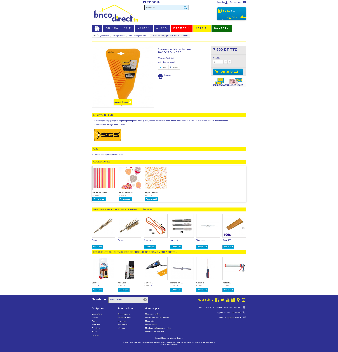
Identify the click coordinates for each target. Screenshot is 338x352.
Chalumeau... (150, 240)
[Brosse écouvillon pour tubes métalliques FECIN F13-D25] (103, 226)
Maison (143, 28)
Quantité (216, 58)
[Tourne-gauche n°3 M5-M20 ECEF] (208, 226)
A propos (122, 321)
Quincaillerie (118, 28)
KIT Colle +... (123, 283)
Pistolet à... (227, 283)
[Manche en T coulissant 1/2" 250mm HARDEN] (182, 268)
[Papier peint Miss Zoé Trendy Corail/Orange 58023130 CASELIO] (156, 178)
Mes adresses (151, 324)
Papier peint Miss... (100, 192)
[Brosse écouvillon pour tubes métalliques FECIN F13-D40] (129, 226)
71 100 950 (236, 312)
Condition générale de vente (172, 338)
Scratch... (96, 283)
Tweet (163, 67)
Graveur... (148, 283)
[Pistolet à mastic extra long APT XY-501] (234, 268)
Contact (158, 338)
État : (160, 62)
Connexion (221, 2)
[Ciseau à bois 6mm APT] (208, 268)
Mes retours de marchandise (157, 317)
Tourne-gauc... (202, 240)
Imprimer (167, 75)
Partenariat (122, 324)
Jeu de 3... (174, 240)
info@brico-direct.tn (233, 317)
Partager (174, 67)
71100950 (153, 2)
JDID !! (202, 28)
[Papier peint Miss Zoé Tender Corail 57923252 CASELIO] (130, 178)
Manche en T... (176, 283)
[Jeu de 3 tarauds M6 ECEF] (182, 226)
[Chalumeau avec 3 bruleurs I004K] (156, 226)
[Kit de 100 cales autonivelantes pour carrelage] (234, 226)
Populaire (96, 328)
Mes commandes (152, 314)
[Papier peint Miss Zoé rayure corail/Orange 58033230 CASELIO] (104, 178)
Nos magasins (124, 314)
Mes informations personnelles (158, 328)
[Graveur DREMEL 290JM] (156, 268)
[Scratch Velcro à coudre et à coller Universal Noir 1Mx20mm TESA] (103, 268)
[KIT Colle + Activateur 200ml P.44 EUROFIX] (129, 268)
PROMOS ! (181, 28)
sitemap (121, 328)
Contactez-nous (236, 2)
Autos (161, 28)
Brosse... (96, 240)
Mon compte (152, 308)
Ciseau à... (201, 283)
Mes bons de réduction (154, 332)
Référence (162, 58)
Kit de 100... (227, 240)
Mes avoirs (149, 321)
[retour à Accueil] (94, 36)
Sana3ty (221, 28)
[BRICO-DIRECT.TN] (116, 13)
